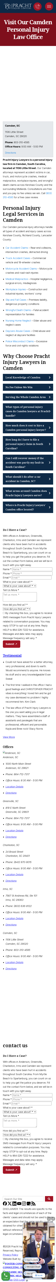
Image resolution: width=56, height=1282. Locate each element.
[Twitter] (10, 1204)
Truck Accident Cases (18, 258)
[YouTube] (19, 1204)
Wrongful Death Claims (18, 310)
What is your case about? (17, 581)
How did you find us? (15, 604)
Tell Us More (11, 590)
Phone (7, 573)
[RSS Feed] (33, 1204)
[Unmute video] (38, 1246)
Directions (10, 152)
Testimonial (12, 655)
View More (9, 737)
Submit (10, 644)
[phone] (37, 6)
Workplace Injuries (16, 289)
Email (7, 577)
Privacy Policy (10, 1254)
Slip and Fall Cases (16, 299)
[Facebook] (5, 1204)
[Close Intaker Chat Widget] (53, 1219)
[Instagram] (24, 1204)
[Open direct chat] (49, 1219)
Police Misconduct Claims (20, 341)
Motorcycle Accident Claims (21, 268)
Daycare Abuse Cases (18, 331)
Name (7, 569)
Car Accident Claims (17, 247)
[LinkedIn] (14, 1204)
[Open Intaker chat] (27, 1280)
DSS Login (19, 1279)
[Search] (49, 1199)
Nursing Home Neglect (18, 320)
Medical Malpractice (17, 279)
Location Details (14, 786)
